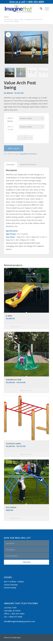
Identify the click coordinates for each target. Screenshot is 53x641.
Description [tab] (11, 165)
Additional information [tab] (28, 165)
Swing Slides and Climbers (28, 154)
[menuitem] (39, 8)
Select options (27, 390)
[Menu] (45, 8)
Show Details (16, 327)
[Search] (39, 8)
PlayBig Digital (16, 637)
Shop (6, 16)
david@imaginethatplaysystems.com (19, 621)
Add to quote (13, 148)
